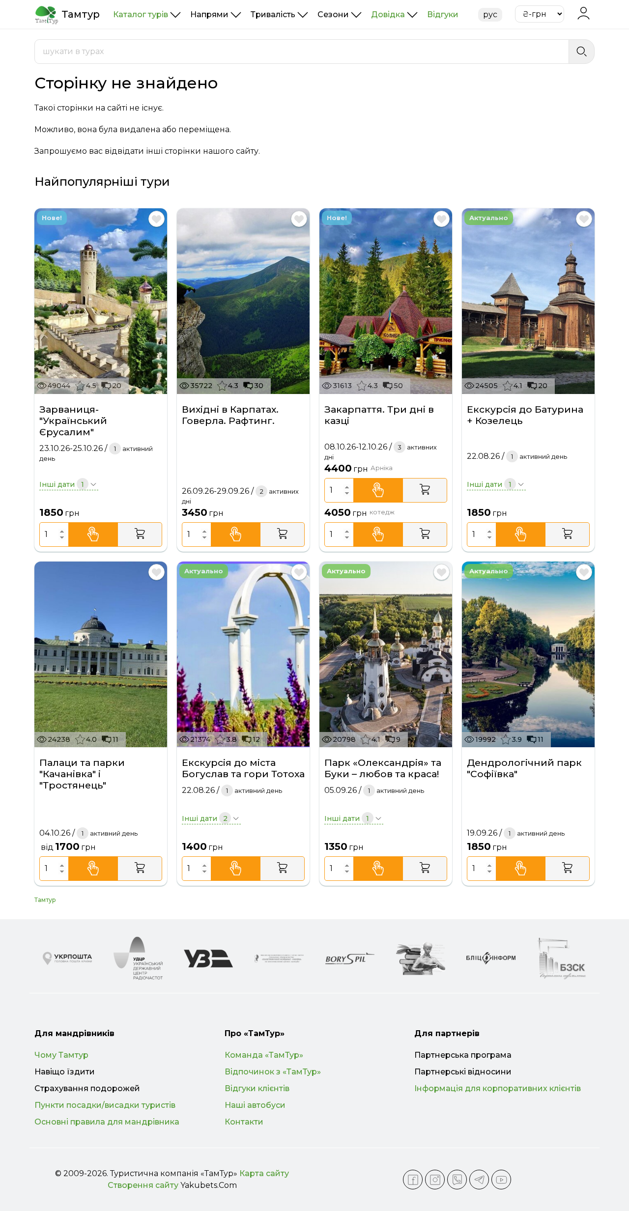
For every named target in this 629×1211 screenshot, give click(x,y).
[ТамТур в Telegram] (479, 1179)
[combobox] (301, 51)
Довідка (388, 14)
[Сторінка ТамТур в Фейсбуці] (413, 1179)
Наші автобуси (255, 1105)
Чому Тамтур (61, 1055)
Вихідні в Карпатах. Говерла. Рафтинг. (230, 415)
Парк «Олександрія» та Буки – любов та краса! (382, 768)
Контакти (244, 1122)
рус (490, 14)
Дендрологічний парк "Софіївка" (524, 768)
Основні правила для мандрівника (106, 1122)
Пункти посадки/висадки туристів (104, 1105)
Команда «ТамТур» (264, 1055)
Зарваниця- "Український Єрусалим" (73, 421)
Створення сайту (143, 1185)
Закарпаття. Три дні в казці (379, 415)
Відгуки (442, 14)
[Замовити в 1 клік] (93, 534)
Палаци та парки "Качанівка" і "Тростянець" (82, 774)
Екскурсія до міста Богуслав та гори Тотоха (243, 768)
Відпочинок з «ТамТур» (273, 1071)
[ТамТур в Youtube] (501, 1179)
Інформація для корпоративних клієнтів (497, 1088)
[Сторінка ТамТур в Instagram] (435, 1179)
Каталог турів (140, 14)
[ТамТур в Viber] (457, 1179)
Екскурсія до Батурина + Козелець (525, 415)
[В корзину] (139, 534)
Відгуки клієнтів (257, 1088)
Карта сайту (264, 1173)
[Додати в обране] (156, 219)
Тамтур (45, 899)
